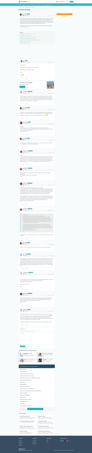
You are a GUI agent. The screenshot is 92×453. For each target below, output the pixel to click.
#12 (52, 255)
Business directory (30, 4)
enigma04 (25, 309)
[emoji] (27, 331)
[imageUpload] (26, 331)
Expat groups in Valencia (24, 41)
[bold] (21, 331)
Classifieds (43, 4)
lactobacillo (25, 168)
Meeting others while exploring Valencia (26, 36)
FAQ (47, 440)
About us (20, 443)
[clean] (33, 331)
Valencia (20, 4)
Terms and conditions (69, 450)
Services (24, 4)
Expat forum (34, 440)
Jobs (35, 4)
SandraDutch (25, 272)
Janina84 (24, 107)
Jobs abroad (34, 443)
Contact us (20, 440)
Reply (27, 29)
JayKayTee (25, 183)
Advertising (20, 442)
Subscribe (64, 16)
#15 (52, 311)
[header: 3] (30, 331)
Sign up (71, 1)
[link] (25, 331)
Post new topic (65, 14)
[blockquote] (23, 331)
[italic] (22, 331)
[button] (31, 331)
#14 (52, 295)
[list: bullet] (29, 331)
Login (68, 1)
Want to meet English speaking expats (26, 38)
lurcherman (25, 91)
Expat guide (34, 442)
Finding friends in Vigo (23, 35)
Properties (38, 4)
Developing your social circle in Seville (26, 33)
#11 (52, 244)
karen (24, 60)
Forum (48, 4)
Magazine (59, 1)
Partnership (20, 445)
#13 (52, 274)
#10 (52, 210)
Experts (47, 442)
